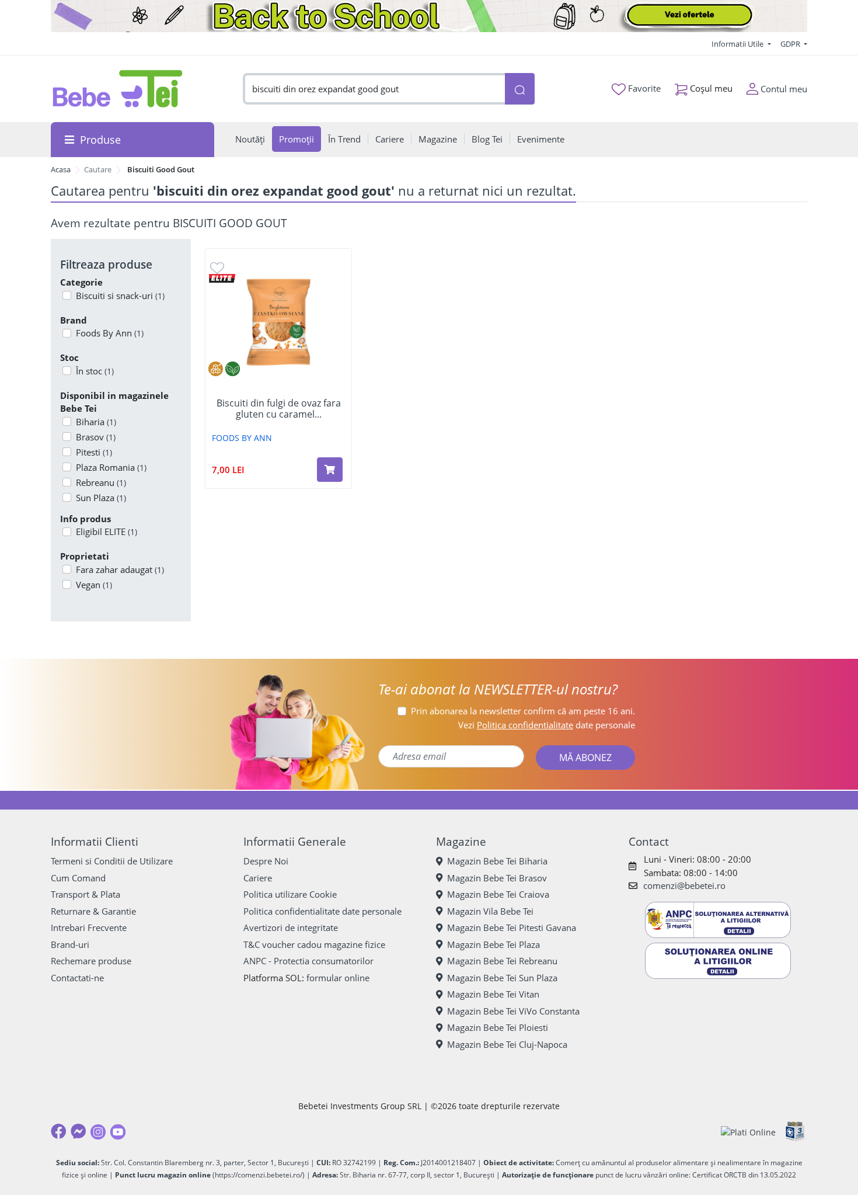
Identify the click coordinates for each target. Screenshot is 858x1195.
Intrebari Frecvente (89, 927)
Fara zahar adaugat (120, 569)
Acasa (61, 169)
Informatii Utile (738, 44)
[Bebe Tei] (118, 89)
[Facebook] (58, 1131)
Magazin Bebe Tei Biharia (497, 861)
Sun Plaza (101, 497)
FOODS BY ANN (242, 437)
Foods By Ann (110, 333)
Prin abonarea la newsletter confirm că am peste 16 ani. (523, 711)
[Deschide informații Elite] (222, 277)
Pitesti (94, 452)
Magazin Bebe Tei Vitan (493, 994)
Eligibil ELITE (106, 531)
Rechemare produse (91, 961)
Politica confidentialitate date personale (322, 911)
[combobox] (374, 89)
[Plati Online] (748, 1131)
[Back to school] (429, 16)
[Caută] (519, 89)
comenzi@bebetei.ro (684, 885)
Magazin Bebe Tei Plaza (493, 944)
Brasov (96, 437)
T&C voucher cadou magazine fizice (314, 944)
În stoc (95, 371)
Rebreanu (101, 482)
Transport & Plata (85, 894)
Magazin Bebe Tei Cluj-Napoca (507, 1044)
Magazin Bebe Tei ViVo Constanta (513, 1011)
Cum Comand (78, 878)
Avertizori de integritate (290, 927)
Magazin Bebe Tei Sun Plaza (502, 978)
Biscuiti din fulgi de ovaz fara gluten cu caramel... (279, 409)
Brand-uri (70, 944)
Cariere (257, 878)
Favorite (643, 88)
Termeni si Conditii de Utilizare (112, 861)
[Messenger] (78, 1131)
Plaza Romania (111, 467)
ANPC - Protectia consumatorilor (308, 961)
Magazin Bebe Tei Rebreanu (502, 961)
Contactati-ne (77, 978)
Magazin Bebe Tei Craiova (498, 894)
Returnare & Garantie (93, 911)
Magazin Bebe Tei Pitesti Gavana (511, 927)
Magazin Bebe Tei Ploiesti (497, 1027)
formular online (337, 978)
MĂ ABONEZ (585, 757)
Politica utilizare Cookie (290, 894)
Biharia (96, 422)
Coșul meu (710, 88)
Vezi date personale (546, 725)
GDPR (791, 44)
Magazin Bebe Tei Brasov (497, 878)
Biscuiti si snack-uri (120, 295)
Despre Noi (265, 861)
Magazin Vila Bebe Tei (490, 911)
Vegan (94, 584)
